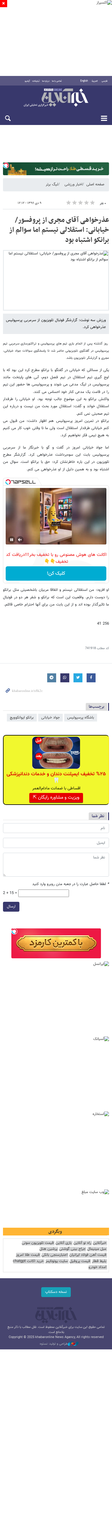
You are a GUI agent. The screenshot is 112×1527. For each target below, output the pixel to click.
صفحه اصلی (95, 184)
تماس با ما (57, 81)
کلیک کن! (56, 573)
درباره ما (46, 81)
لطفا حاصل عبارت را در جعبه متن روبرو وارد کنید (70, 884)
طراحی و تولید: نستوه (54, 1344)
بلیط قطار (99, 1261)
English (84, 81)
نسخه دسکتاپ (56, 1292)
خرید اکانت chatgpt (28, 1261)
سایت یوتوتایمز (56, 1261)
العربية (95, 81)
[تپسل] (6, 165)
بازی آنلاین (64, 1243)
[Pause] (11, 539)
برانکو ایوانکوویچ (22, 718)
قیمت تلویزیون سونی (38, 1243)
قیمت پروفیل (80, 1261)
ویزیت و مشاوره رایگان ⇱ (56, 797)
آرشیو (27, 81)
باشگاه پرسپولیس (80, 718)
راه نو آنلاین (82, 1243)
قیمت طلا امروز (28, 1255)
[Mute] (20, 539)
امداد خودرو (97, 1267)
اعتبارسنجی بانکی (54, 1255)
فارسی (105, 81)
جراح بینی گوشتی (72, 1249)
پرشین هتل (48, 1249)
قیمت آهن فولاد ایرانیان (87, 1255)
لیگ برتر (52, 184)
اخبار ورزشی (73, 184)
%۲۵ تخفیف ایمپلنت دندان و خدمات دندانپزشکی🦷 (56, 777)
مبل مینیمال (96, 1249)
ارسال (11, 907)
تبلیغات (36, 81)
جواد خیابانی (50, 718)
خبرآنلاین (56, 98)
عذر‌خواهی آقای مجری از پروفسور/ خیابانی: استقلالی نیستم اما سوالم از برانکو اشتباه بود (59, 230)
